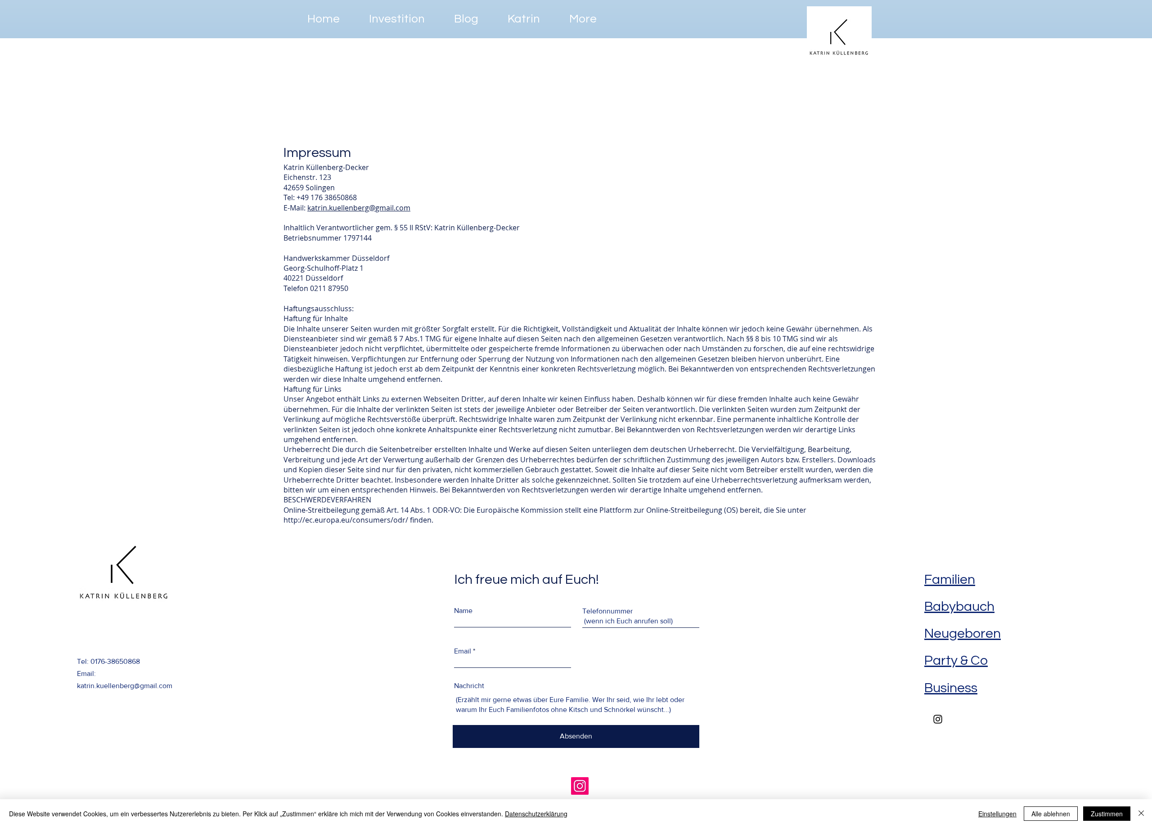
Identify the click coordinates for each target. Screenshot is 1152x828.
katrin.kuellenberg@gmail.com (358, 208)
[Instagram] (580, 786)
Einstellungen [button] (997, 813)
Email (462, 651)
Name (463, 610)
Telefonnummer (607, 611)
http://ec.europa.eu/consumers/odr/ (346, 520)
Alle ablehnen (1050, 813)
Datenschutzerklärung (536, 813)
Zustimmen (1107, 813)
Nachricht (469, 685)
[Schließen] (1141, 813)
